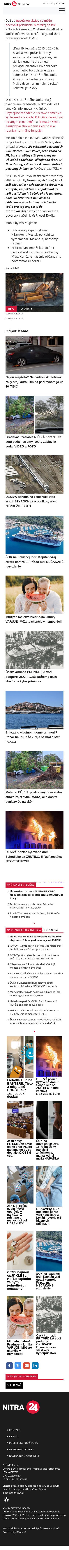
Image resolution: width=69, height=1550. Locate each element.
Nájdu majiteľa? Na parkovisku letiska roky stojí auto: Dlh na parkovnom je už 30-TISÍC (35, 938)
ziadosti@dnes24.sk (13, 1492)
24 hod (54, 930)
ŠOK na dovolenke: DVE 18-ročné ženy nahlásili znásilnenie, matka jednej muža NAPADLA (35, 1021)
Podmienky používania (23, 1442)
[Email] (27, 1366)
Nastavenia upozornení (24, 1455)
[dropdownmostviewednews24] (34, 1032)
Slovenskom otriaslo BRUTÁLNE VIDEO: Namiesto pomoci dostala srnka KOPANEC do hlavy (36, 895)
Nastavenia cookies (21, 1449)
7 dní (44, 930)
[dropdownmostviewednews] (34, 923)
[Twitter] (18, 1366)
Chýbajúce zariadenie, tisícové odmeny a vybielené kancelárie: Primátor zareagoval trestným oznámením (34, 117)
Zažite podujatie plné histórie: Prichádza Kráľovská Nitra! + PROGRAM (31, 905)
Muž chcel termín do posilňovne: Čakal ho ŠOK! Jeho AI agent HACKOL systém (35, 993)
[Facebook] (9, 1366)
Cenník (13, 1436)
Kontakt (14, 1430)
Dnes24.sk (17, 313)
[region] (28, 4)
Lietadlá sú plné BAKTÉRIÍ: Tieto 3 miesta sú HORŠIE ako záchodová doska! (33, 1003)
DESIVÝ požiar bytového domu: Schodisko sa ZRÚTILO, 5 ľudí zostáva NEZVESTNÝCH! (34, 956)
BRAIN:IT (21, 1532)
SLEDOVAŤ (14, 1385)
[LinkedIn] (35, 1366)
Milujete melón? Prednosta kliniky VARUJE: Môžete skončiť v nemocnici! (33, 966)
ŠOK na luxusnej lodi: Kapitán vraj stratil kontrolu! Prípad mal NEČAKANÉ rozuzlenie (33, 984)
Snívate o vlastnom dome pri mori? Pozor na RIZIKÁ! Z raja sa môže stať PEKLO (34, 1012)
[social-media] (6, 1500)
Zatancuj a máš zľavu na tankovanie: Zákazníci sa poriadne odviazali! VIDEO (36, 975)
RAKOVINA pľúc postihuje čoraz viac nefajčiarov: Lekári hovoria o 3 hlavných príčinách (36, 947)
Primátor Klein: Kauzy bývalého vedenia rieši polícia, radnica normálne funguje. (32, 126)
